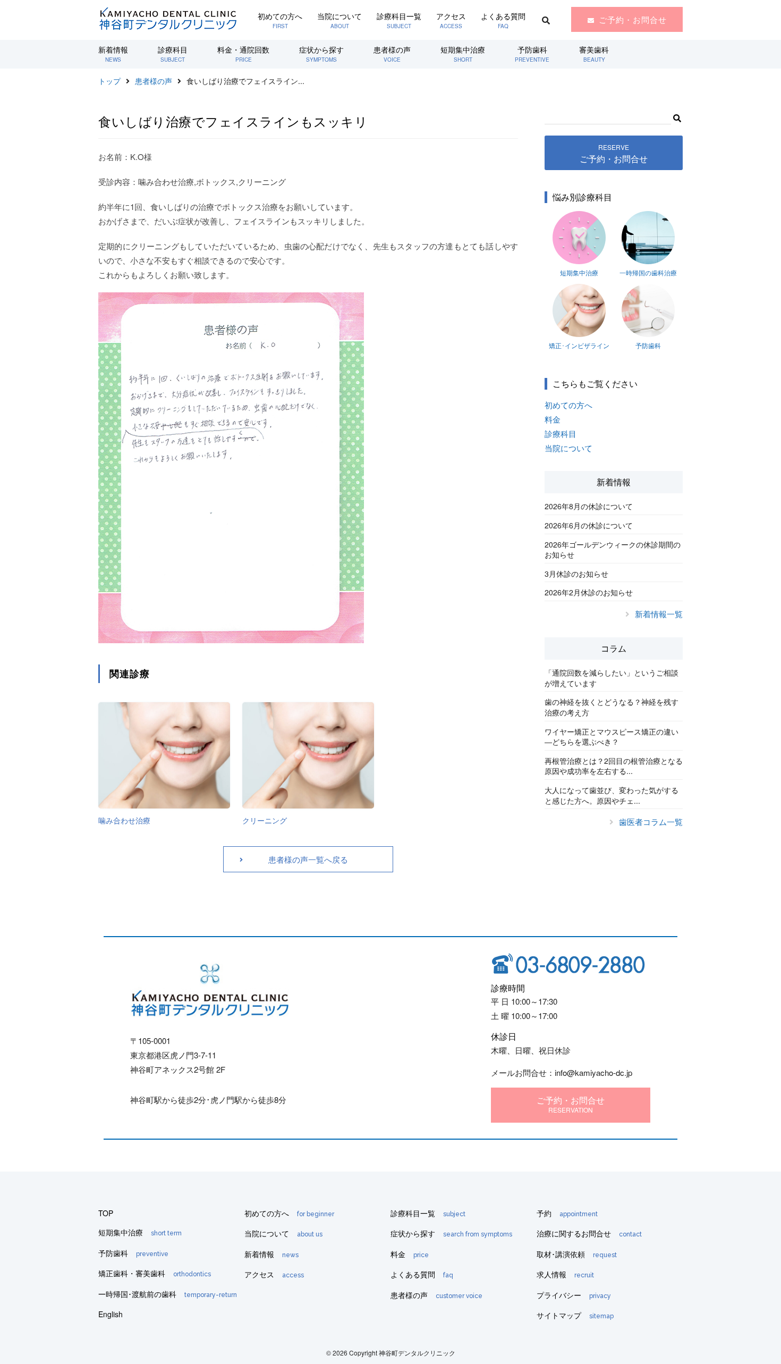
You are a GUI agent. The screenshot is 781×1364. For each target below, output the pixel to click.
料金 (553, 419)
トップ (109, 80)
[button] (676, 116)
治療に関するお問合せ (589, 1233)
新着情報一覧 (659, 613)
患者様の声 (392, 53)
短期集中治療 (462, 53)
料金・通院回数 (243, 53)
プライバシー (574, 1295)
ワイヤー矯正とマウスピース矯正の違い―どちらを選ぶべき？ (611, 736)
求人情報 (565, 1274)
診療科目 (173, 53)
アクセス (451, 20)
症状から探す (321, 53)
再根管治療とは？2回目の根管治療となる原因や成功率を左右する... (614, 766)
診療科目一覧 (399, 20)
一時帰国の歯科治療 (648, 272)
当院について (339, 20)
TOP (105, 1213)
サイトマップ (575, 1315)
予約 (567, 1213)
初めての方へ (280, 20)
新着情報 (113, 53)
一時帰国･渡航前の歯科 (167, 1294)
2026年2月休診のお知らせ (589, 592)
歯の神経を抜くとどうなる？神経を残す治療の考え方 (611, 707)
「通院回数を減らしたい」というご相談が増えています (611, 677)
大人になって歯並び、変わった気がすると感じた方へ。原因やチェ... (611, 795)
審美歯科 (594, 53)
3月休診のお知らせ (576, 573)
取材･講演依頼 (577, 1254)
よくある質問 (503, 20)
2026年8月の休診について (589, 506)
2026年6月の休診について (589, 525)
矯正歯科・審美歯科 (154, 1273)
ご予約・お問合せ (633, 19)
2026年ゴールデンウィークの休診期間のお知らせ (613, 549)
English (110, 1314)
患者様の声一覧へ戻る (308, 859)
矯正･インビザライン (579, 345)
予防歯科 (532, 53)
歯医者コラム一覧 (651, 821)
